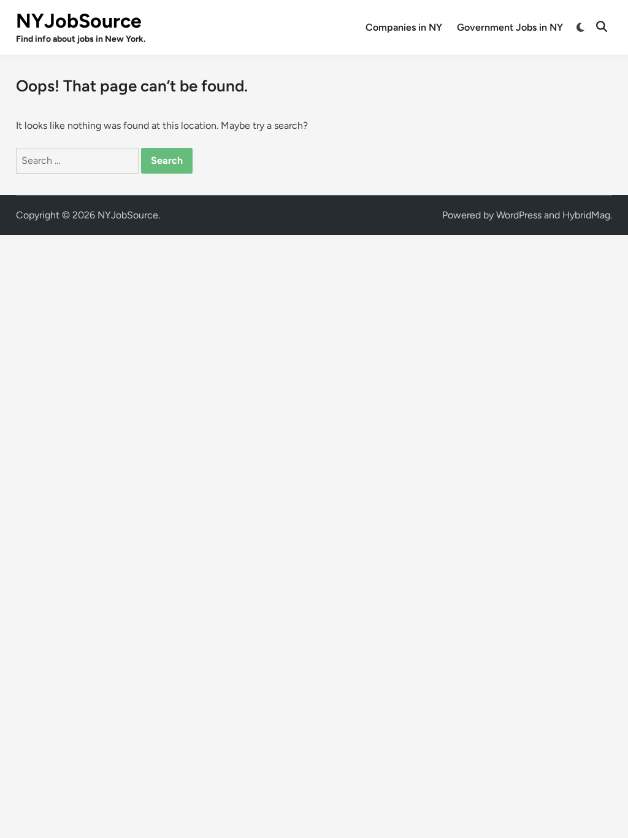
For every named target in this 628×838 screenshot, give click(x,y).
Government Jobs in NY (510, 27)
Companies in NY (404, 27)
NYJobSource (79, 21)
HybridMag (586, 215)
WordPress (519, 215)
